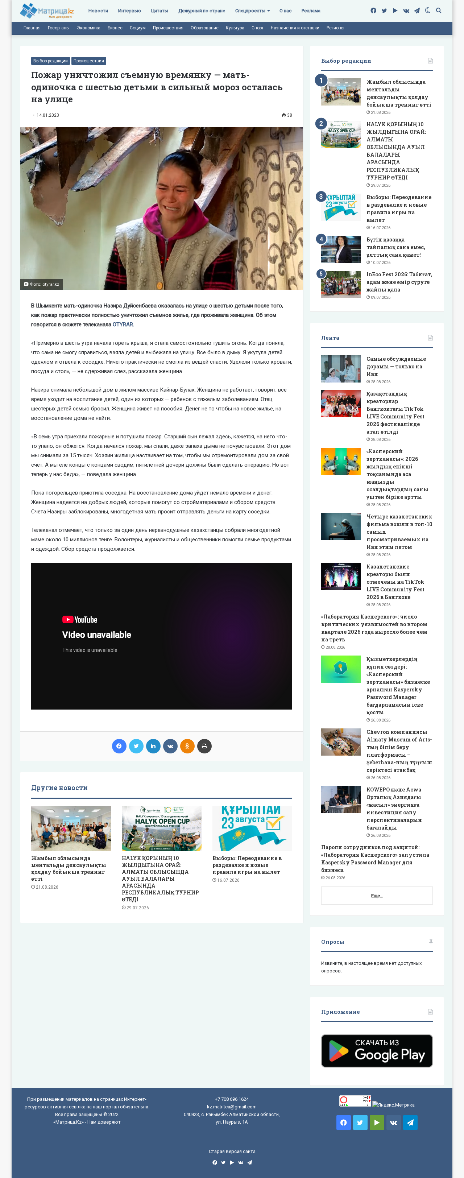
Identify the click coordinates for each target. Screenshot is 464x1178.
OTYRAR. (123, 324)
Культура (235, 27)
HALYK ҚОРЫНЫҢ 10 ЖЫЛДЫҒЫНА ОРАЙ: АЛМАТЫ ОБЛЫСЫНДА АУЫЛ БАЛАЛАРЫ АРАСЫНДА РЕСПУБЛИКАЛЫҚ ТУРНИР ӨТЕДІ (160, 879)
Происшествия (168, 27)
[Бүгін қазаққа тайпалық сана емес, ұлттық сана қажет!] (341, 249)
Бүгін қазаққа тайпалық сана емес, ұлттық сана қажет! (395, 247)
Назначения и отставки (295, 27)
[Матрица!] (47, 11)
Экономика (88, 27)
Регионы (335, 27)
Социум (138, 27)
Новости (98, 10)
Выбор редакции (50, 60)
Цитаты (159, 10)
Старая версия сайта (232, 1151)
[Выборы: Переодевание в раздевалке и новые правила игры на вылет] (252, 828)
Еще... (377, 895)
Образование (205, 27)
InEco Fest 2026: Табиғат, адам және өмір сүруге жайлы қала (399, 282)
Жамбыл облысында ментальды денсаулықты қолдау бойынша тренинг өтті (68, 868)
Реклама (311, 10)
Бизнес (115, 27)
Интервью (129, 10)
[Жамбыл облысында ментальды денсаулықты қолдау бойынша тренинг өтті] (71, 828)
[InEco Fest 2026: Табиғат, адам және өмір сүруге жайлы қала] (341, 284)
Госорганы (59, 27)
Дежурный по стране (201, 10)
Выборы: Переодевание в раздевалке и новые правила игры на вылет (247, 865)
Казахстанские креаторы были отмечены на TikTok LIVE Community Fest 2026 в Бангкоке (395, 581)
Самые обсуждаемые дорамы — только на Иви (396, 366)
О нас (285, 10)
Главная (32, 27)
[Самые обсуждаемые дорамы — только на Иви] (341, 369)
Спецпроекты (250, 10)
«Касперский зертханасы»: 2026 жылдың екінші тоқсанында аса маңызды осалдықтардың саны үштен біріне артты (397, 474)
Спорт (258, 27)
